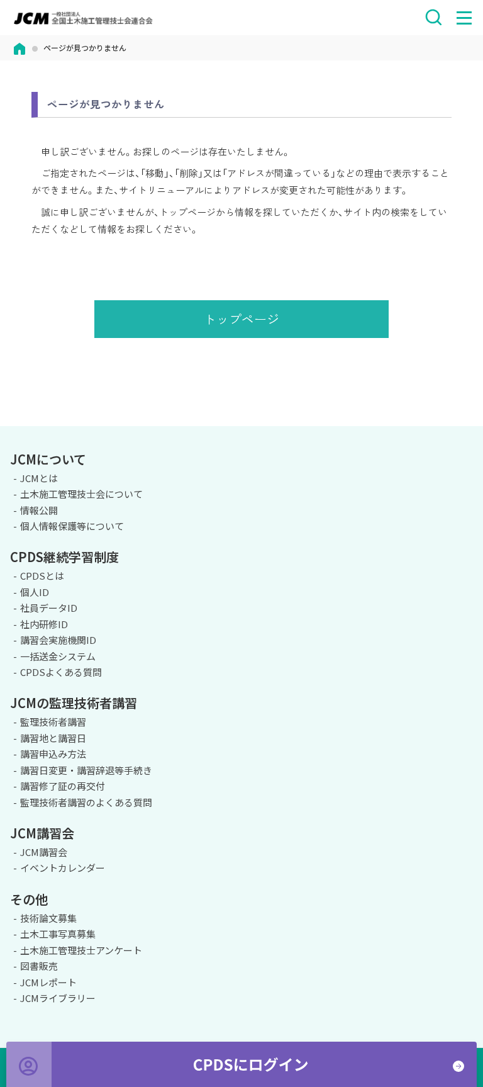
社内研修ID (44, 624)
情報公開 (39, 510)
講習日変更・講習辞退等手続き (86, 770)
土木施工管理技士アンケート (81, 950)
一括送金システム (58, 656)
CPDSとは (42, 575)
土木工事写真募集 (58, 933)
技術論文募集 (48, 918)
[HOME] (19, 47)
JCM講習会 (43, 852)
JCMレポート (48, 982)
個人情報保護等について (72, 525)
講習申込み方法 (53, 753)
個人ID (34, 592)
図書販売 (39, 965)
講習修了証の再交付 (62, 785)
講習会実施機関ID (58, 639)
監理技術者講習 (53, 721)
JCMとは (39, 478)
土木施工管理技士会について (81, 493)
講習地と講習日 (53, 738)
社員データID (48, 607)
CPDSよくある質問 (61, 672)
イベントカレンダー (62, 867)
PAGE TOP (463, 424)
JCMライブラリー (58, 998)
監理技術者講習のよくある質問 (86, 802)
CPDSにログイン (241, 1064)
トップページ (241, 319)
